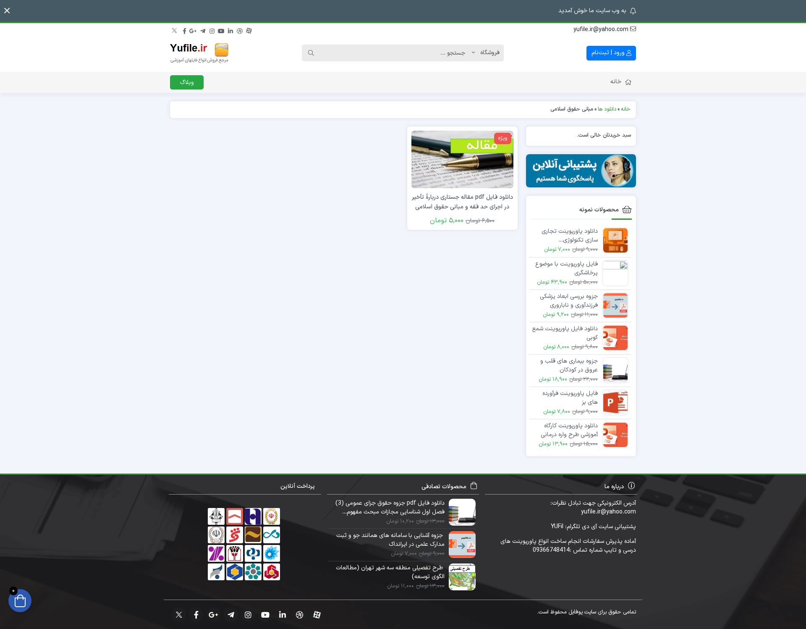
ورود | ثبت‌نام (608, 52)
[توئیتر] (175, 29)
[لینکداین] (230, 29)
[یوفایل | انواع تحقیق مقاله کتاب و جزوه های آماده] (199, 53)
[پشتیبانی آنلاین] (581, 170)
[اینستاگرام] (212, 29)
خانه (615, 81)
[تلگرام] (202, 29)
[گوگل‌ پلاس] (193, 29)
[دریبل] (239, 29)
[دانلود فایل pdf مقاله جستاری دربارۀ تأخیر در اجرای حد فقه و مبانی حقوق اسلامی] (462, 159)
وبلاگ (187, 82)
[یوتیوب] (221, 29)
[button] (7, 10)
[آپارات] (249, 29)
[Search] (311, 53)
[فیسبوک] (184, 29)
